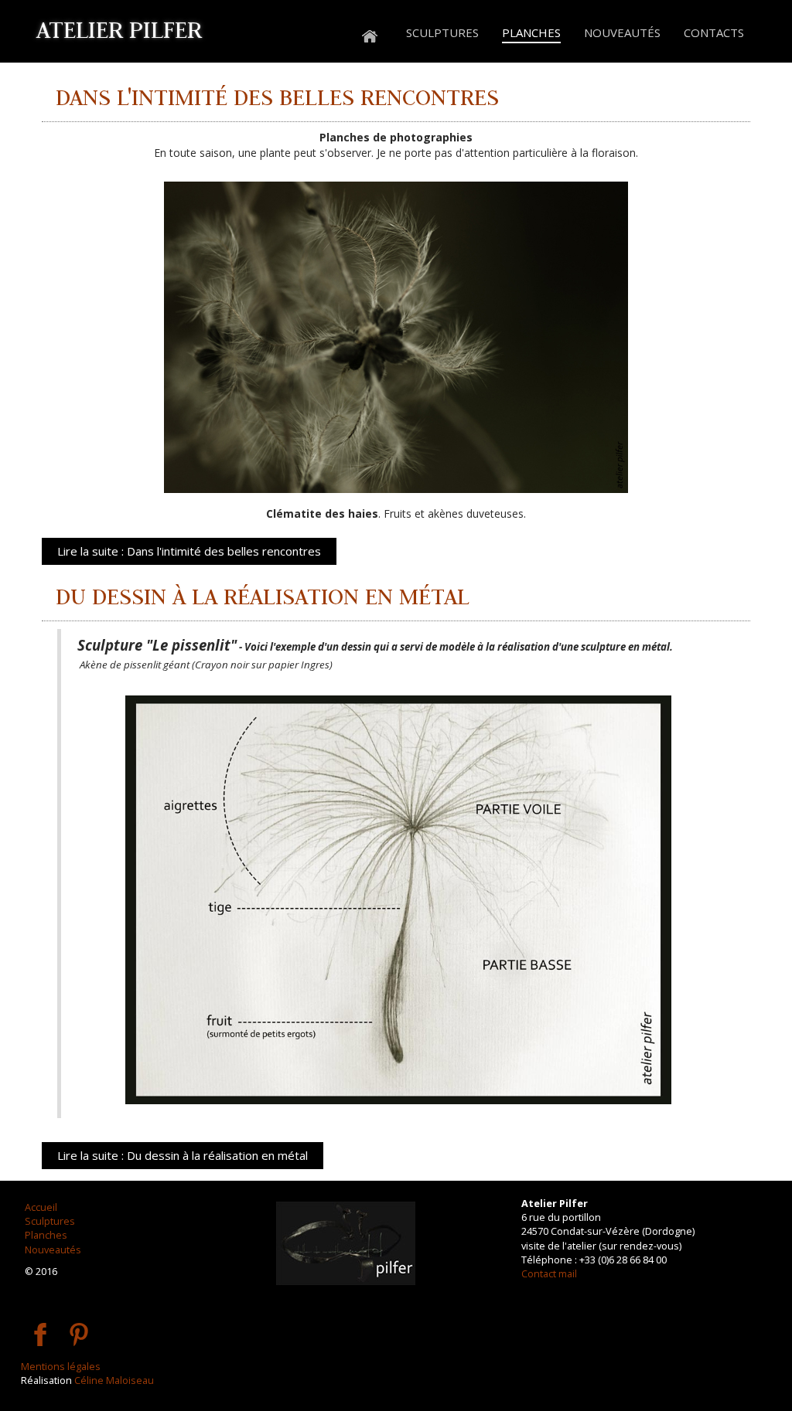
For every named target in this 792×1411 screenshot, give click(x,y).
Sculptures (50, 1221)
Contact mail (549, 1273)
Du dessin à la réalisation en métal (262, 596)
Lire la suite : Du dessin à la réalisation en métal (182, 1155)
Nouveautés (53, 1249)
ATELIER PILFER (119, 29)
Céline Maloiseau (114, 1380)
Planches (46, 1235)
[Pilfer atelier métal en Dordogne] (370, 34)
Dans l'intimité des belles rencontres (277, 97)
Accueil (41, 1207)
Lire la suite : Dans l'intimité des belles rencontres (189, 551)
